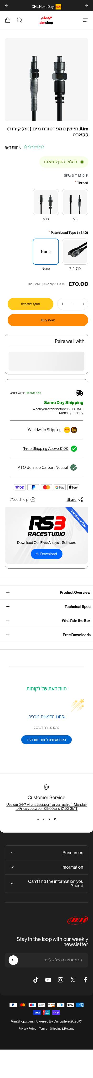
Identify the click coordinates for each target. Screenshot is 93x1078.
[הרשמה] (13, 960)
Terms (43, 1028)
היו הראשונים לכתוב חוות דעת (46, 739)
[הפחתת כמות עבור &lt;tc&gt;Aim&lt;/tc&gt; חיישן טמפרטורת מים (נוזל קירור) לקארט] (83, 304)
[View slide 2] (49, 819)
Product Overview (75, 592)
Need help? (19, 499)
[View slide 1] (55, 819)
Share (72, 499)
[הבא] (6, 6)
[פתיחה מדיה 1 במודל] (46, 79)
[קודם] (86, 6)
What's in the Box (76, 620)
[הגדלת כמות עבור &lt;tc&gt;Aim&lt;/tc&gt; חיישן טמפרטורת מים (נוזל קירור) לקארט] (62, 304)
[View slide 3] (43, 819)
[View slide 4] (38, 819)
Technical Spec (78, 606)
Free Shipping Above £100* (45, 448)
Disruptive (62, 1021)
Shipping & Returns (62, 1028)
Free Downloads (77, 635)
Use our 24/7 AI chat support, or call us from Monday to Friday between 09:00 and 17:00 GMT (46, 806)
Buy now (48, 320)
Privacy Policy (27, 1028)
